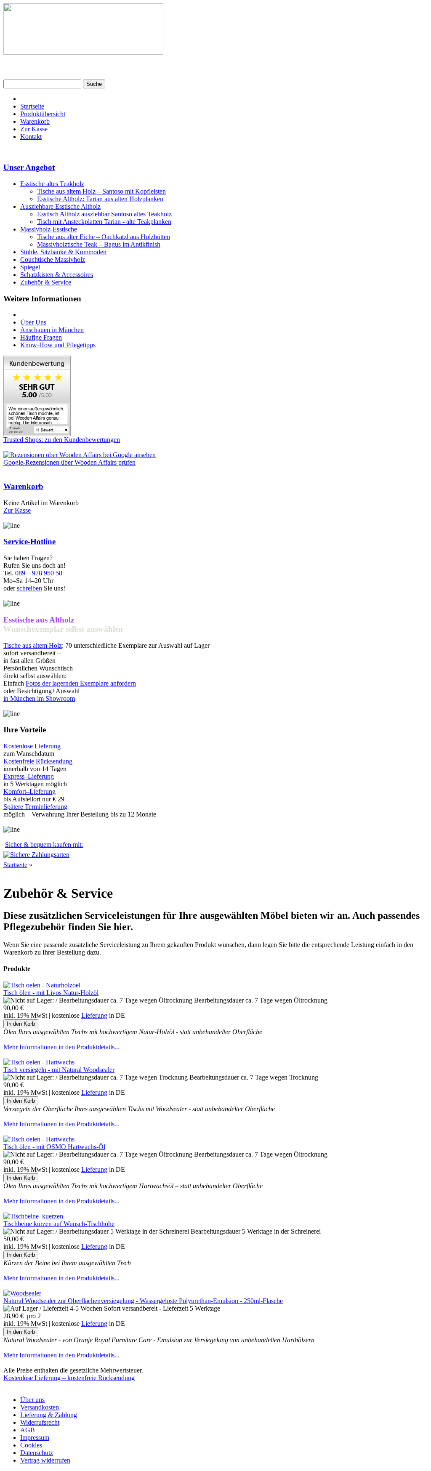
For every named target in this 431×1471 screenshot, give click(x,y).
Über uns (32, 1399)
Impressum (34, 1437)
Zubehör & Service (45, 282)
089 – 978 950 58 (38, 573)
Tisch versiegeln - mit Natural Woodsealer (58, 1069)
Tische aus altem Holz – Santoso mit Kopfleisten (101, 191)
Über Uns (33, 322)
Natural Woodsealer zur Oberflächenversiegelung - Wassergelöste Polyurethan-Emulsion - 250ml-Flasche (143, 1300)
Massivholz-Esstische (48, 229)
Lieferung (94, 1015)
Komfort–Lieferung (29, 791)
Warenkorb (35, 121)
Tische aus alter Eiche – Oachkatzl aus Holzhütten (103, 236)
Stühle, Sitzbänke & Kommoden (63, 251)
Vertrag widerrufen (45, 1460)
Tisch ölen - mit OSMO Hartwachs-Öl (54, 1146)
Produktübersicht (42, 113)
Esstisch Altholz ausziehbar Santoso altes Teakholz (104, 214)
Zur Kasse (34, 129)
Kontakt (31, 136)
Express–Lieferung (28, 776)
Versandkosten (39, 1407)
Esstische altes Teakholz (52, 183)
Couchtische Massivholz (52, 259)
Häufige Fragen (41, 337)
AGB (27, 1430)
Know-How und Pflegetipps (58, 344)
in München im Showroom (39, 698)
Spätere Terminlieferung (35, 806)
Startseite (32, 106)
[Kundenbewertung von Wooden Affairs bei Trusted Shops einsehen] (37, 433)
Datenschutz (36, 1452)
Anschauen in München (52, 329)
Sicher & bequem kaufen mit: (44, 844)
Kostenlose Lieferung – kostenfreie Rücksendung (69, 1377)
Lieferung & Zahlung (48, 1414)
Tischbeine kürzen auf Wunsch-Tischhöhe (58, 1223)
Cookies (31, 1445)
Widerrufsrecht (39, 1422)
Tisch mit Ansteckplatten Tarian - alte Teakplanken (104, 221)
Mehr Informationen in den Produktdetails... (61, 1047)
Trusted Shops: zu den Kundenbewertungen (61, 439)
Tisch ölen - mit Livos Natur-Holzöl (50, 992)
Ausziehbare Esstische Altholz (60, 206)
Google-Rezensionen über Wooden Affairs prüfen (69, 462)
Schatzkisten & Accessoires (56, 274)
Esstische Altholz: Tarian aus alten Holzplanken (100, 198)
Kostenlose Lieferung (32, 746)
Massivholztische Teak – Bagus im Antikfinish (98, 244)
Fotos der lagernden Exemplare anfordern (81, 683)
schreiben (29, 588)
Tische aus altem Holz (32, 645)
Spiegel (30, 267)
